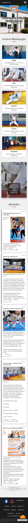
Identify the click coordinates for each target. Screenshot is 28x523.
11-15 (8, 489)
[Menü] (25, 2)
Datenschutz (11, 513)
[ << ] (3, 489)
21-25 (14, 489)
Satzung (7, 506)
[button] (25, 180)
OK (22, 520)
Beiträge (13, 509)
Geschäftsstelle (19, 500)
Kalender (18, 513)
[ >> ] (17, 490)
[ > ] (14, 490)
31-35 (21, 489)
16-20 (11, 489)
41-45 (11, 490)
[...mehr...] (10, 248)
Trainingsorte (21, 509)
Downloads (6, 509)
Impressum (20, 506)
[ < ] (5, 489)
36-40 (24, 489)
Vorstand (13, 506)
